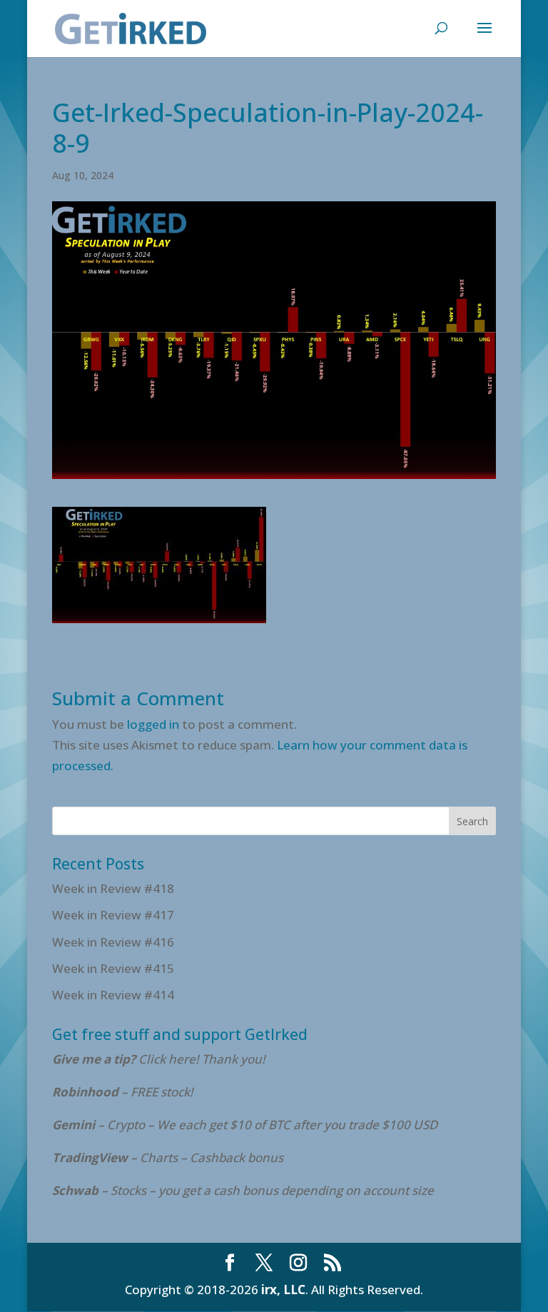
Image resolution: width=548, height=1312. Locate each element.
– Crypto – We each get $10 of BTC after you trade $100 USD (246, 1124)
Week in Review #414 (113, 994)
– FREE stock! (122, 1092)
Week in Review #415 (113, 968)
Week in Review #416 (113, 942)
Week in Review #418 (113, 888)
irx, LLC (283, 1289)
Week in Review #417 (113, 915)
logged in (153, 724)
